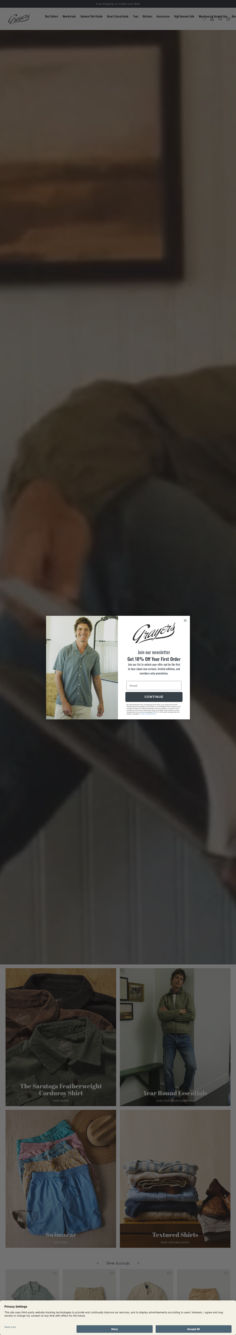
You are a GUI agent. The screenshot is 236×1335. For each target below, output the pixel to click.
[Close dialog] (185, 620)
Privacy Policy (145, 714)
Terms (154, 714)
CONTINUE (154, 697)
